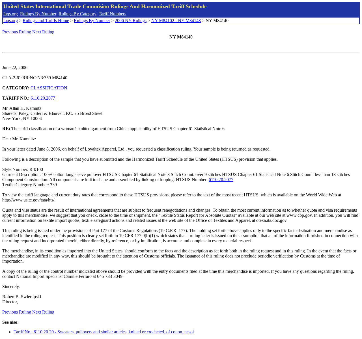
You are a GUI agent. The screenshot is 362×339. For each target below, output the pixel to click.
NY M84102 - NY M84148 (176, 20)
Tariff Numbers (112, 13)
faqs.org (10, 13)
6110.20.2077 (43, 98)
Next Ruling (43, 31)
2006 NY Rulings (130, 20)
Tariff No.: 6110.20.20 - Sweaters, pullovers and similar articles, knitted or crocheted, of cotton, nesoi (104, 331)
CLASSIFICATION (49, 87)
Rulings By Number (38, 13)
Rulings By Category (77, 13)
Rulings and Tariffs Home (46, 20)
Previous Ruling (16, 31)
